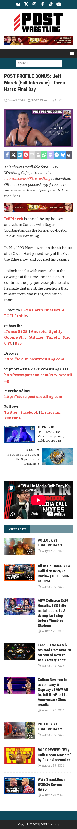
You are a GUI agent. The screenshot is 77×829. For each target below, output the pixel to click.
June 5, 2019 (16, 100)
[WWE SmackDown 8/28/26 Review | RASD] (19, 785)
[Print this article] (38, 155)
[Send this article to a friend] (32, 155)
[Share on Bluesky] (63, 155)
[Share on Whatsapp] (44, 155)
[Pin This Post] (26, 155)
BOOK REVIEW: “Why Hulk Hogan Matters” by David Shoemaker (54, 755)
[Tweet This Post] (13, 155)
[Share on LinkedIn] (20, 155)
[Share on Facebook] (7, 155)
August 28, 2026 (53, 795)
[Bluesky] (18, 4)
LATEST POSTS (17, 529)
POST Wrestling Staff (46, 100)
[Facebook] (42, 4)
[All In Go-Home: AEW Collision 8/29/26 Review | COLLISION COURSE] (19, 572)
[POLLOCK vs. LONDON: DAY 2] (19, 730)
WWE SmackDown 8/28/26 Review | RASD (51, 784)
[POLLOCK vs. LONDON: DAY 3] (19, 546)
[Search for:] (39, 63)
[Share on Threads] (69, 155)
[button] (71, 53)
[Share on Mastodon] (50, 155)
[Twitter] (26, 4)
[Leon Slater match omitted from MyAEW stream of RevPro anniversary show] (19, 651)
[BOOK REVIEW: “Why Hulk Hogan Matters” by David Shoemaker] (19, 755)
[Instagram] (34, 4)
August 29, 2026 (53, 551)
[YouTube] (59, 4)
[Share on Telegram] (57, 155)
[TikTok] (51, 4)
